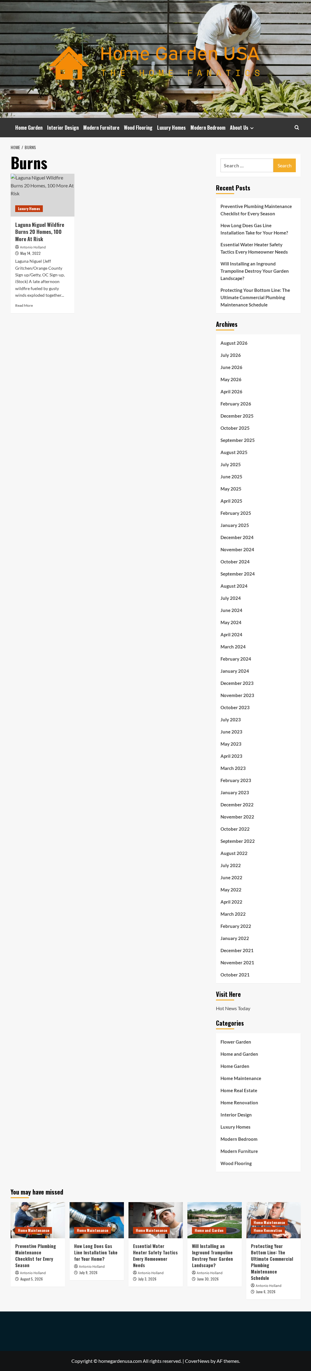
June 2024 (231, 610)
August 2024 (234, 586)
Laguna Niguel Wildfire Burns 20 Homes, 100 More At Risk (39, 232)
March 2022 (233, 914)
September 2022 (237, 841)
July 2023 (230, 719)
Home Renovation (239, 1102)
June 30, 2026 (208, 1278)
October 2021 (235, 974)
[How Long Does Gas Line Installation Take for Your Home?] (97, 1220)
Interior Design (63, 127)
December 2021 (237, 950)
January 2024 (234, 671)
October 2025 (235, 428)
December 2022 (237, 804)
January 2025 (234, 525)
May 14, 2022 (30, 253)
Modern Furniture (101, 127)
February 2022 (235, 926)
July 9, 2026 (88, 1272)
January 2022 (234, 938)
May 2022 (230, 889)
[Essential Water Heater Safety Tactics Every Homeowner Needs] (155, 1220)
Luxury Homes (171, 127)
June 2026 (231, 367)
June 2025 (231, 476)
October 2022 (235, 829)
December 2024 (237, 537)
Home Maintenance (240, 1078)
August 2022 (234, 853)
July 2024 (230, 598)
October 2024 (235, 561)
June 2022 (231, 877)
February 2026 (235, 403)
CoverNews (197, 1361)
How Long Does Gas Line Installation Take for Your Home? (254, 229)
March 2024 (233, 646)
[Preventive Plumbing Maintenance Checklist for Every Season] (38, 1220)
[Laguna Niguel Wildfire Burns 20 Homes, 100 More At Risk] (42, 195)
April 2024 (231, 634)
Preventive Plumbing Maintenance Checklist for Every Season (256, 209)
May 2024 (230, 622)
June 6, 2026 (265, 1291)
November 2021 (237, 962)
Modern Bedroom (207, 127)
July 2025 (230, 464)
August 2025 (234, 452)
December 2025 (237, 416)
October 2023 (235, 707)
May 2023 (230, 744)
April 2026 (231, 391)
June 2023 (231, 731)
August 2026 (234, 343)
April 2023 (231, 756)
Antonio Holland (33, 247)
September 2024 (237, 573)
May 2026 (230, 379)
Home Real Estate (238, 1090)
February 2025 (235, 513)
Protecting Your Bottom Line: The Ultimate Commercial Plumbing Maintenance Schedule (255, 297)
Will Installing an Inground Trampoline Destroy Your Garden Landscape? (254, 271)
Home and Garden (239, 1054)
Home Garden (29, 127)
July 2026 (230, 355)
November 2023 (237, 695)
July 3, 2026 (147, 1278)
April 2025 (231, 501)
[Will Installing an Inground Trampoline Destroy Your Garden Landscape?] (214, 1220)
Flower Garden (235, 1041)
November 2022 (237, 816)
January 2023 (234, 792)
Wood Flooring (138, 127)
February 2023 (235, 780)
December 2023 (237, 683)
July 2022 (230, 865)
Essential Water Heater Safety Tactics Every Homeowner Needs (254, 248)
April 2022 (231, 901)
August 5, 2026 (31, 1278)
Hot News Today (233, 1008)
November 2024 (237, 549)
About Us (239, 127)
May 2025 (230, 488)
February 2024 (235, 659)
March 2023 (233, 768)
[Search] (297, 127)
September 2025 (237, 440)
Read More (24, 305)
